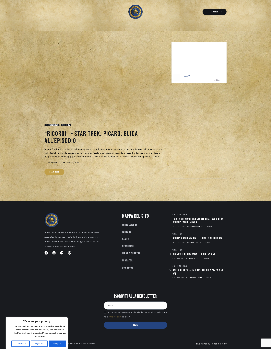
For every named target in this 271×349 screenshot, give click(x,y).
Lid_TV (187, 76)
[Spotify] (60, 12)
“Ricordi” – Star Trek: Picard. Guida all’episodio (91, 137)
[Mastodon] (55, 12)
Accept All (57, 343)
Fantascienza (52, 125)
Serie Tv (66, 125)
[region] (37, 333)
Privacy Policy (115, 317)
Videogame (177, 234)
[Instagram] (50, 12)
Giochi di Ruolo (179, 215)
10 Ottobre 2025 (178, 242)
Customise (21, 343)
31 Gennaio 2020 (50, 163)
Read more (54, 172)
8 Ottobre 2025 (178, 258)
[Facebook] (45, 12)
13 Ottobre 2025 (178, 226)
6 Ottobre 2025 (178, 278)
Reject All (39, 343)
